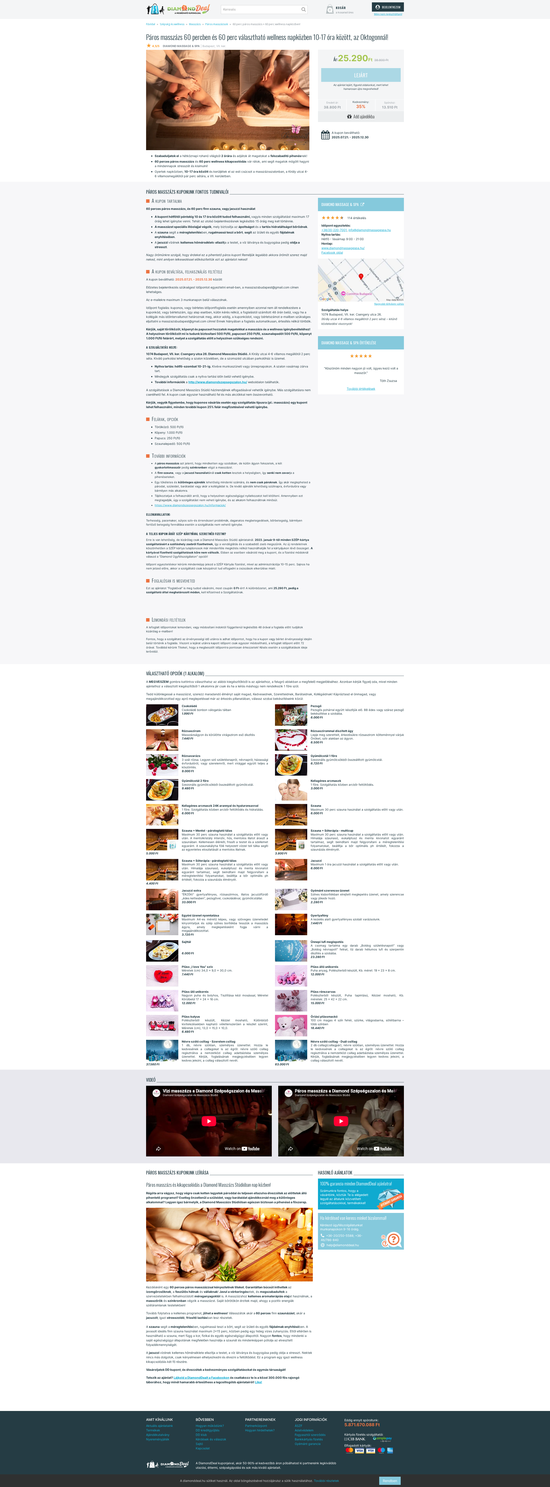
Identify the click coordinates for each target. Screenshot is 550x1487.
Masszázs (195, 24)
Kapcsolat (203, 1448)
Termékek (153, 1430)
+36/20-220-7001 (334, 230)
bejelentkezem (390, 6)
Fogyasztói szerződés (310, 1435)
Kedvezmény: (361, 102)
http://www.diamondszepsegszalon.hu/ (217, 382)
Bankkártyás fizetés (309, 1439)
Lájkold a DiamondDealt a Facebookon (201, 1377)
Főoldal (150, 24)
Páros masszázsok (216, 24)
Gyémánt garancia (308, 1444)
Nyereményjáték (157, 1439)
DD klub (201, 1435)
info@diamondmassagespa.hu (369, 230)
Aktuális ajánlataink (159, 1426)
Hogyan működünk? (210, 1426)
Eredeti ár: (332, 102)
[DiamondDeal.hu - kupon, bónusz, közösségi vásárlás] (178, 9)
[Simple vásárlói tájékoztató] (382, 1439)
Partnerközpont (256, 1426)
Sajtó (199, 1444)
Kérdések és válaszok (211, 1439)
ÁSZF (298, 1426)
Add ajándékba (363, 116)
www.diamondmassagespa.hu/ (343, 248)
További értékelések (361, 388)
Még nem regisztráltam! (388, 14)
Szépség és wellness (172, 24)
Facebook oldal (332, 252)
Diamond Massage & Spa (341, 204)
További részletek (326, 1480)
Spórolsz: (389, 102)
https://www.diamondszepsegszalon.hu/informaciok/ (190, 505)
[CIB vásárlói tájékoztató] (354, 1439)
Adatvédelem (304, 1430)
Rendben (390, 1481)
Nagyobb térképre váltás (389, 303)
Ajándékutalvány (158, 1435)
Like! (258, 1382)
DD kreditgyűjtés (207, 1430)
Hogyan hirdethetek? (260, 1430)
